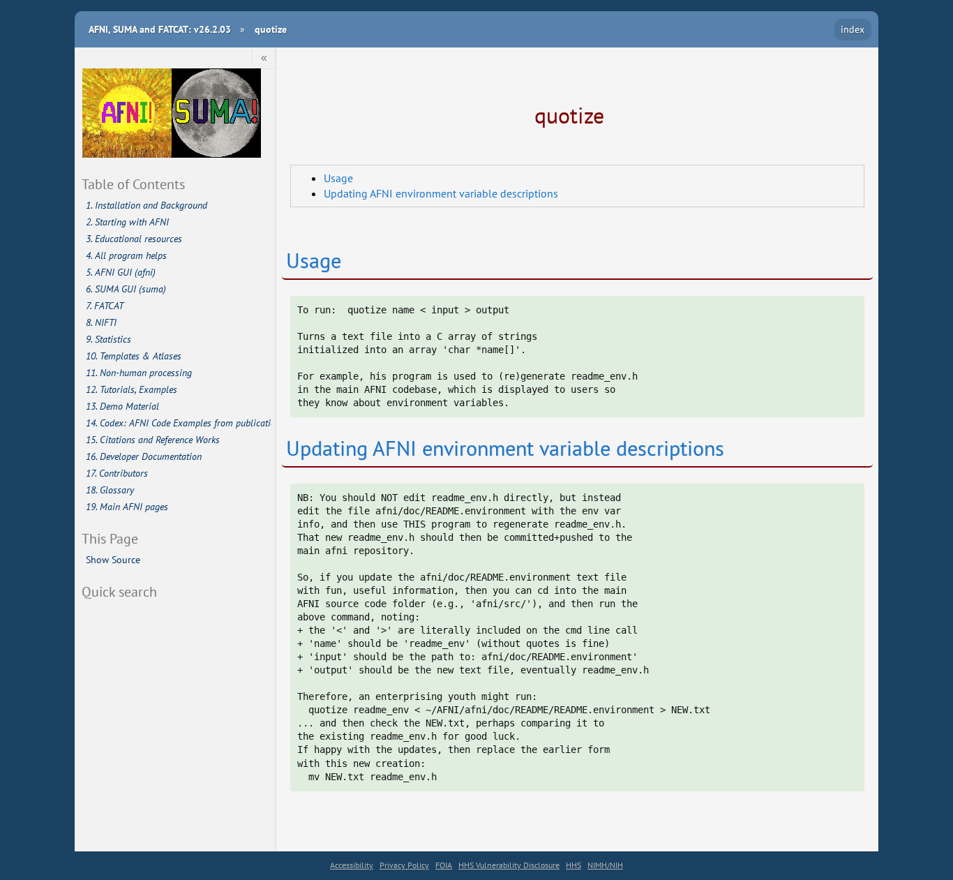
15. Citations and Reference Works (153, 439)
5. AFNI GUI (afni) (121, 272)
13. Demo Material (122, 406)
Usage (338, 178)
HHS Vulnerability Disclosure (509, 865)
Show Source (113, 559)
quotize (271, 29)
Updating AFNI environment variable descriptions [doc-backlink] (505, 447)
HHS (573, 865)
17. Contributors (117, 473)
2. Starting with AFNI (127, 222)
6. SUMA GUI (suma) (126, 289)
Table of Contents (133, 183)
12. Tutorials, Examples (131, 389)
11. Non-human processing (139, 372)
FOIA (443, 865)
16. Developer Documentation (144, 456)
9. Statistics (108, 339)
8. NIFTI (101, 322)
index (852, 29)
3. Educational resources (134, 238)
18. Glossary (110, 490)
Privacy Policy (404, 865)
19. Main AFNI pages (127, 506)
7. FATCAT (104, 305)
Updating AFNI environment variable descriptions (441, 193)
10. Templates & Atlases (133, 356)
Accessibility (351, 865)
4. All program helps (126, 255)
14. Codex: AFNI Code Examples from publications (179, 423)
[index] (171, 114)
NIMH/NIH (605, 865)
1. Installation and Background (146, 205)
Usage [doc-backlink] (313, 260)
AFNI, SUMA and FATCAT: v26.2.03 (160, 29)
